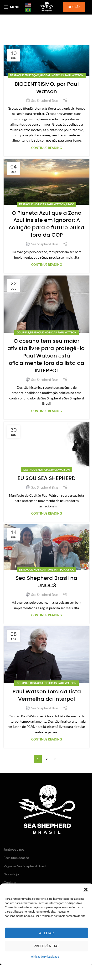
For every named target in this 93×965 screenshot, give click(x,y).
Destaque (17, 75)
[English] (28, 4)
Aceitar (46, 933)
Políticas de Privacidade (44, 956)
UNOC (70, 204)
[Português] (28, 10)
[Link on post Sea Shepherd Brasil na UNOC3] (46, 547)
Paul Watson (74, 75)
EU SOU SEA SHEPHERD (46, 478)
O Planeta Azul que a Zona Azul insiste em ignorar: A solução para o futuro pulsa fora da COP (46, 224)
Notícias (58, 75)
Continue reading (46, 148)
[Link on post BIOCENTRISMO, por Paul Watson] (46, 60)
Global (45, 75)
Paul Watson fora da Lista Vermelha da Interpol (46, 695)
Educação (32, 75)
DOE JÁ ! (74, 7)
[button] (85, 889)
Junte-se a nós (14, 849)
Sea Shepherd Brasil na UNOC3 (46, 581)
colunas (23, 332)
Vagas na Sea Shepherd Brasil (25, 866)
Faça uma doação (16, 858)
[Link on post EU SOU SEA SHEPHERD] (46, 446)
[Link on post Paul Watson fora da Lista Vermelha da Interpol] (46, 654)
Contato (10, 882)
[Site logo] (46, 7)
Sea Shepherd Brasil (45, 100)
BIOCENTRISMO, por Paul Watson (47, 87)
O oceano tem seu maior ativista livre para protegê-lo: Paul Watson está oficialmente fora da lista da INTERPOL (46, 355)
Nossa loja (11, 874)
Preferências (46, 946)
